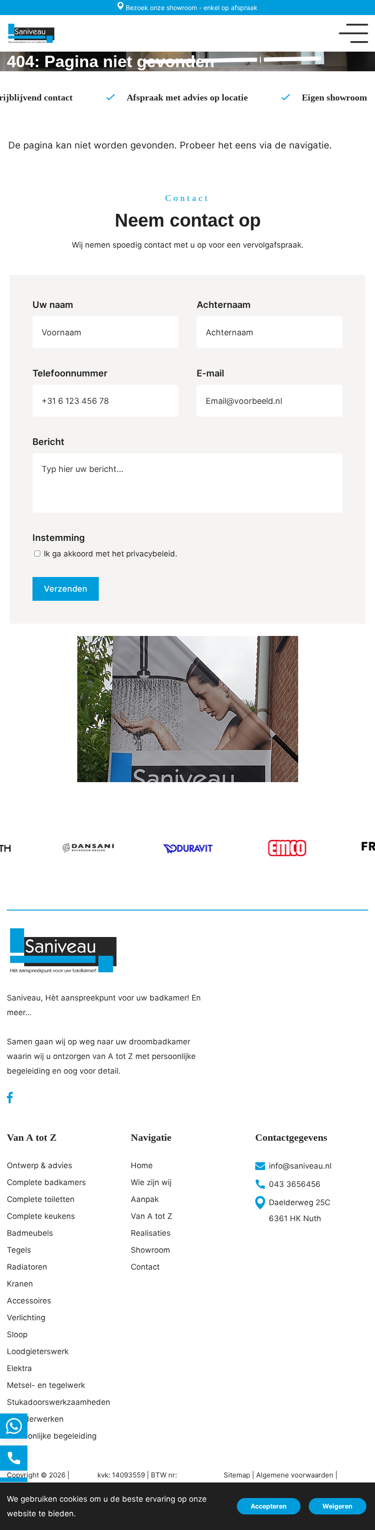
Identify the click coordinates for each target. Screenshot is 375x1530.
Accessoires (29, 1300)
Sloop (17, 1334)
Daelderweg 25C (299, 1202)
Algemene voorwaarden (294, 1475)
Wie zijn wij (151, 1182)
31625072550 (13, 1426)
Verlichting (26, 1317)
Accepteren (269, 1506)
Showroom (150, 1250)
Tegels (19, 1250)
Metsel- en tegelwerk (46, 1385)
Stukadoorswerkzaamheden (58, 1402)
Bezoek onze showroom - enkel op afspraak (190, 7)
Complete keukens (41, 1216)
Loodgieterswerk (38, 1351)
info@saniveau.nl (300, 1165)
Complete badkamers (46, 1182)
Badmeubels (30, 1233)
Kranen (20, 1283)
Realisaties (151, 1233)
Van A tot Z (151, 1216)
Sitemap (237, 1475)
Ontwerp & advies (39, 1165)
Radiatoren (27, 1266)
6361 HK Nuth (295, 1218)
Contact (145, 1266)
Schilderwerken (35, 1419)
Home (142, 1165)
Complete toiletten (41, 1199)
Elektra (19, 1368)
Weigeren (337, 1506)
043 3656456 (295, 1184)
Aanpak (145, 1199)
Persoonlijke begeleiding (51, 1435)
